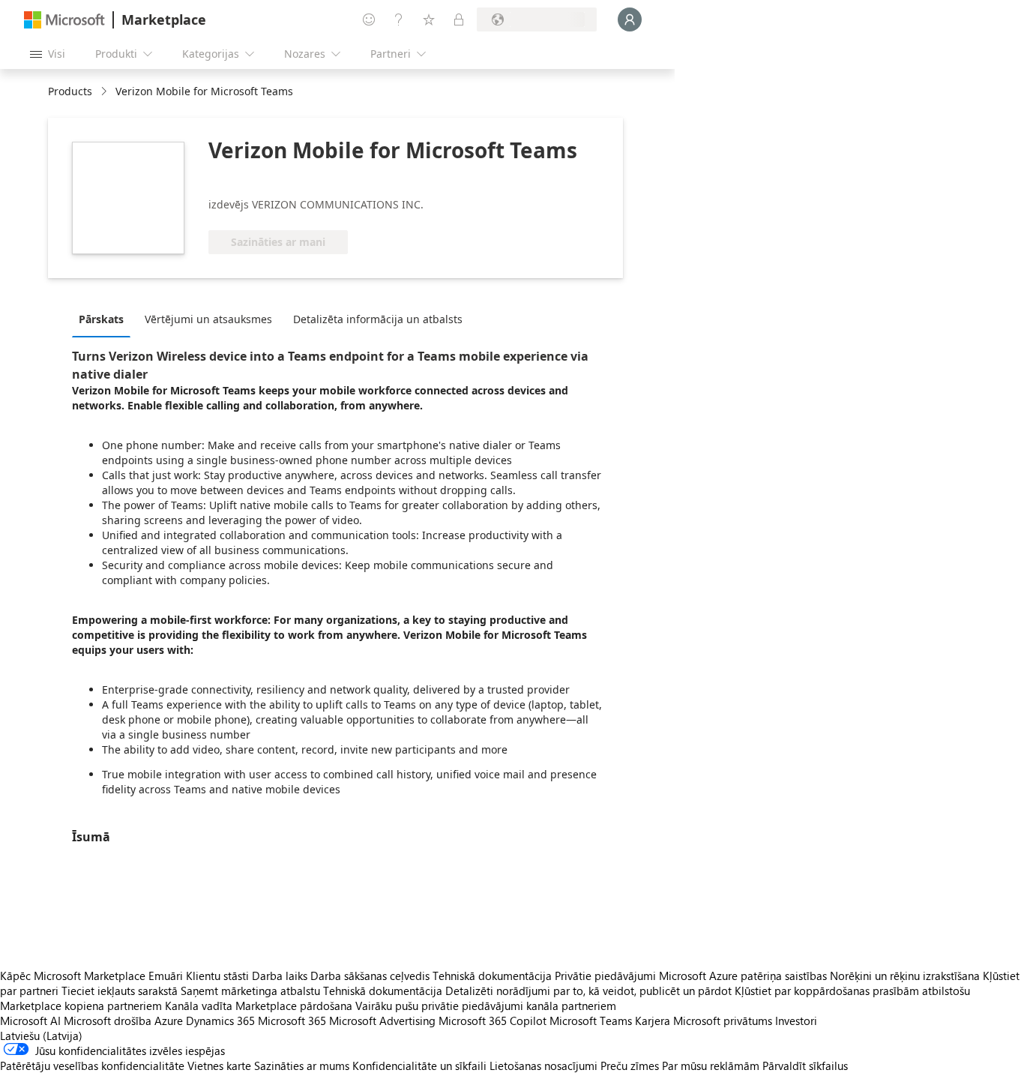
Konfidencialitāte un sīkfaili (419, 1065)
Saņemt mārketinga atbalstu (250, 990)
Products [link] (70, 91)
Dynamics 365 (220, 1020)
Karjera (652, 1020)
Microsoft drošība (107, 1020)
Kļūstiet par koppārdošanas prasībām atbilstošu (852, 990)
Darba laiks (279, 975)
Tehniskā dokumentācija (492, 975)
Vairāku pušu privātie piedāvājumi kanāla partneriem (485, 1005)
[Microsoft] (64, 19)
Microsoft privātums (722, 1020)
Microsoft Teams (590, 1020)
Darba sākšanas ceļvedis (370, 975)
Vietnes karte (219, 1065)
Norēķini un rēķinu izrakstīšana (905, 975)
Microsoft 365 (292, 1020)
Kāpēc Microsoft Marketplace (72, 975)
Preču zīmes (629, 1065)
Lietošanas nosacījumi (543, 1065)
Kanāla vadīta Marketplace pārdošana (258, 1005)
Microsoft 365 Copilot (492, 1020)
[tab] (105, 318)
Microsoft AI (30, 1020)
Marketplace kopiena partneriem (81, 1005)
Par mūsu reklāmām (710, 1065)
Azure (168, 1020)
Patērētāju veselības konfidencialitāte (92, 1065)
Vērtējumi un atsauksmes (208, 319)
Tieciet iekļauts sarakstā (119, 990)
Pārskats (101, 319)
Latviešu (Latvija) (41, 1035)
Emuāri (165, 975)
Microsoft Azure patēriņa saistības (744, 975)
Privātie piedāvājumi (605, 975)
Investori (796, 1020)
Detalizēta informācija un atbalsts (378, 319)
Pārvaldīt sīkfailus (805, 1065)
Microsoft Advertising (382, 1020)
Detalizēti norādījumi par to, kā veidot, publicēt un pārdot (588, 990)
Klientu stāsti (217, 975)
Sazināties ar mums (301, 1065)
